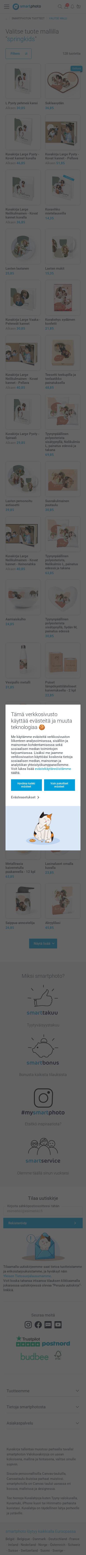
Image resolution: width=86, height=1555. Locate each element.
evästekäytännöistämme (53, 769)
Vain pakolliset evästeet (59, 785)
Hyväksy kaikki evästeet (26, 785)
